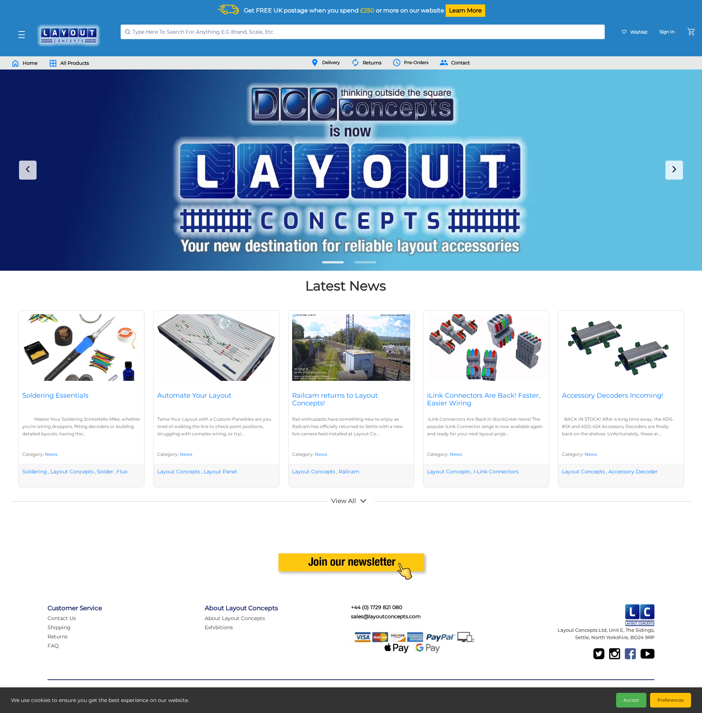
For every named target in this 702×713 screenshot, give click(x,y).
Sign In (667, 31)
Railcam (349, 471)
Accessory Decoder (633, 471)
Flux (122, 471)
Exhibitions (219, 627)
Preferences (670, 700)
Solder (105, 471)
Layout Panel (220, 471)
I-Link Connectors (495, 471)
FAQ (53, 645)
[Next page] (674, 170)
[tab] (332, 262)
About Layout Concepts (235, 618)
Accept (631, 700)
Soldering (34, 471)
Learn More (465, 10)
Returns (58, 636)
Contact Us (62, 618)
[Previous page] (28, 170)
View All (343, 500)
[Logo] (67, 35)
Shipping (59, 627)
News (51, 454)
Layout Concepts (72, 471)
